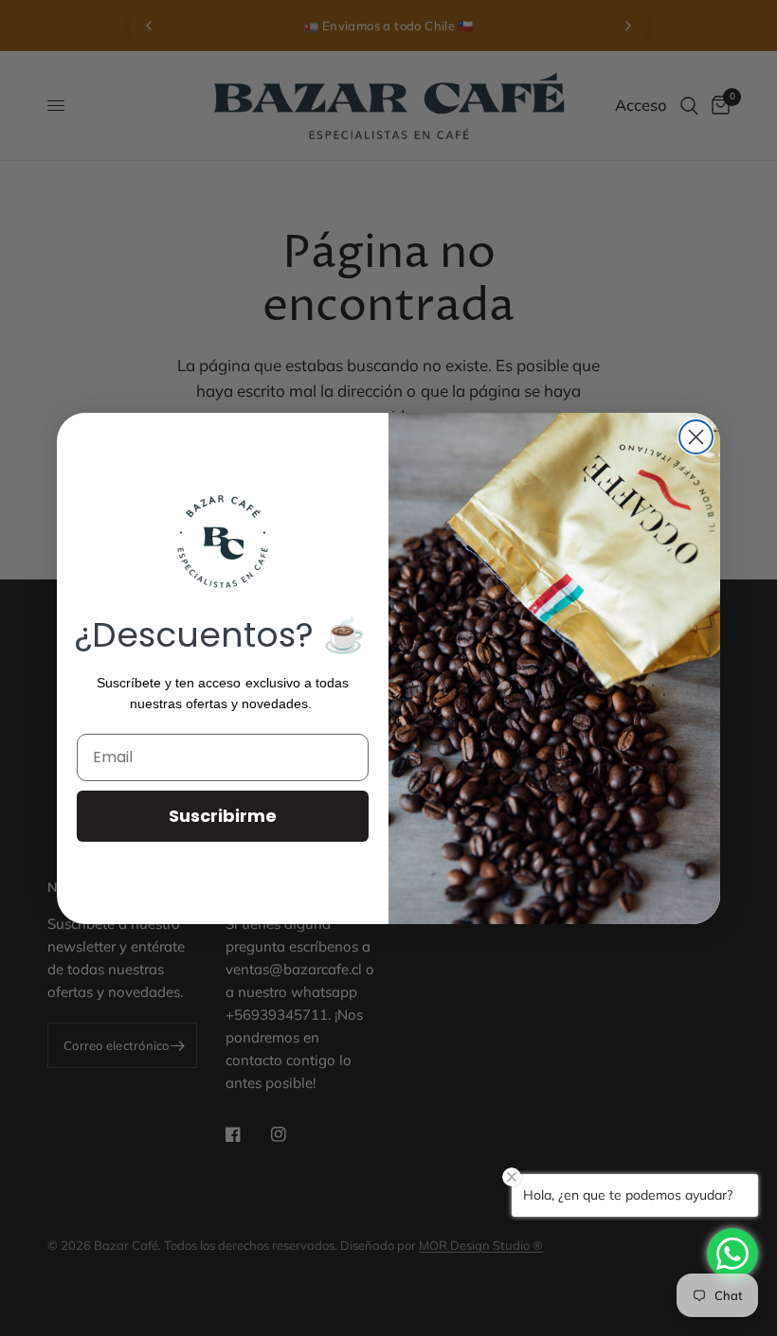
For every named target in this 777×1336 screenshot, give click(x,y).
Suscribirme (223, 816)
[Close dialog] (696, 437)
